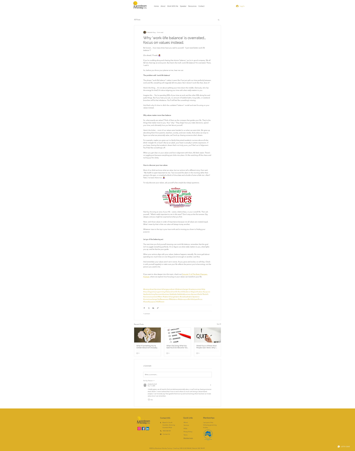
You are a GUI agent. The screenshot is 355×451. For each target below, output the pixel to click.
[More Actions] (210, 385)
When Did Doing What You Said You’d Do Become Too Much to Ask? (176, 347)
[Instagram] (139, 428)
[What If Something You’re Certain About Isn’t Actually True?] (147, 335)
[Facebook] (143, 428)
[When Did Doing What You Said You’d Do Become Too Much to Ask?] (177, 335)
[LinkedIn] (147, 428)
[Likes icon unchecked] (149, 400)
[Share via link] (158, 308)
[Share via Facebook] (144, 308)
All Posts (137, 20)
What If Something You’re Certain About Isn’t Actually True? (146, 347)
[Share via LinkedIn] (153, 308)
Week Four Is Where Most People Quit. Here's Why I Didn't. (206, 347)
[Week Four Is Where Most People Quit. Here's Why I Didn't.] (207, 335)
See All (219, 324)
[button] (218, 19)
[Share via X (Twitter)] (149, 308)
